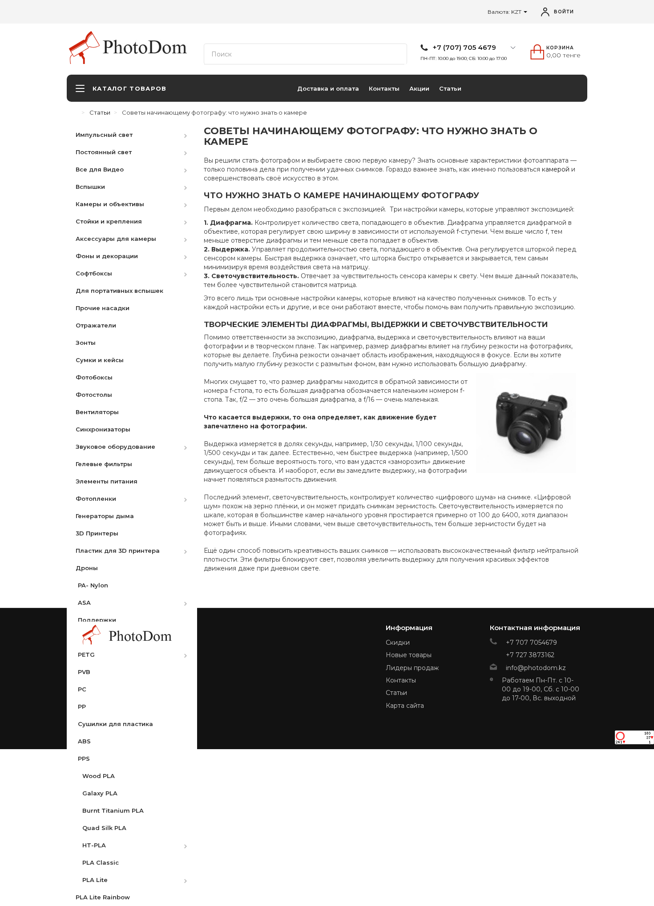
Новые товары (409, 655)
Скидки (398, 643)
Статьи (450, 88)
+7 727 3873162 (530, 655)
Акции (419, 88)
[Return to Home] (75, 112)
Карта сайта (405, 706)
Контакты (384, 88)
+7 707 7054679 (531, 643)
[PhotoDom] (145, 47)
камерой (555, 169)
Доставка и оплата (328, 88)
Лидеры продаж (412, 668)
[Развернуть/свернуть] (190, 134)
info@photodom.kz (536, 668)
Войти (564, 12)
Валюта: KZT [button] (505, 11)
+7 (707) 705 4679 (464, 48)
